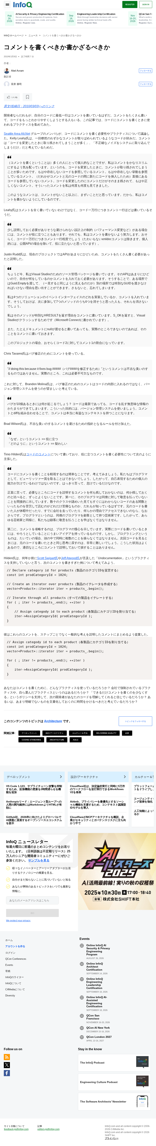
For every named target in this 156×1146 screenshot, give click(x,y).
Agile (75, 740)
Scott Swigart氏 (47, 558)
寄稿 (7, 971)
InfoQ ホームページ (14, 35)
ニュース (33, 35)
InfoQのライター (14, 977)
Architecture (53, 721)
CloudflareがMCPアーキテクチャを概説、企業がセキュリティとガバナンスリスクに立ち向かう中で (98, 820)
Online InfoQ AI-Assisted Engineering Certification (96, 1002)
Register (129, 4)
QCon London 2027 (99, 1036)
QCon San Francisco (92, 1017)
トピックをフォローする (135, 721)
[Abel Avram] (7, 71)
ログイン (10, 952)
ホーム (9, 940)
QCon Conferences (15, 958)
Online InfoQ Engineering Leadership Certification (94, 983)
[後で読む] (27, 97)
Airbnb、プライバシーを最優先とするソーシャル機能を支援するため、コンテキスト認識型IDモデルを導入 (98, 804)
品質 (127, 733)
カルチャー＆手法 (80, 733)
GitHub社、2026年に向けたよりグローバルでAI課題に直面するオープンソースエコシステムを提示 (34, 820)
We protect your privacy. (18, 920)
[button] (32, 913)
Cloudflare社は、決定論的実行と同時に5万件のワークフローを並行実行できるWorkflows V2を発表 (97, 789)
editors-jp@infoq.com (48, 1129)
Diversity (10, 995)
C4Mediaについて (15, 989)
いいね (14, 97)
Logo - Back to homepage (22, 4)
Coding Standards (31, 740)
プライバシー (112, 1138)
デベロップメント (29, 733)
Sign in (145, 4)
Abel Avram (17, 70)
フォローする (145, 70)
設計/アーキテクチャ (55, 733)
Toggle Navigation (7, 4)
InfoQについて (13, 983)
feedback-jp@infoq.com (16, 1129)
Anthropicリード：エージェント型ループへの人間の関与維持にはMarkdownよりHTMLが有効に (34, 804)
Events (9, 965)
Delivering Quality (106, 733)
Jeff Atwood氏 (70, 558)
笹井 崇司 (16, 84)
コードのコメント (38, 454)
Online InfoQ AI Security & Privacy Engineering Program (98, 950)
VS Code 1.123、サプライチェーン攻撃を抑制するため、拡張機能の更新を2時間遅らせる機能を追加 (34, 789)
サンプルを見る (38, 860)
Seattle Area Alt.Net (17, 133)
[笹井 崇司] (7, 84)
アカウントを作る (15, 946)
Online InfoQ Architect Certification (94, 966)
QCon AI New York (98, 1027)
